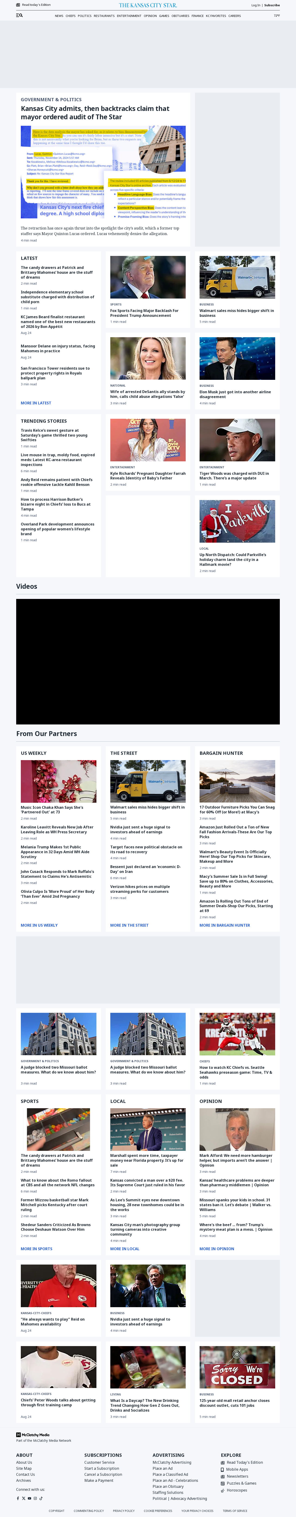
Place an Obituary (168, 1486)
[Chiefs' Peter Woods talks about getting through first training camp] (58, 1367)
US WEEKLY (33, 753)
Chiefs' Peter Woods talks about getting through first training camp (58, 1402)
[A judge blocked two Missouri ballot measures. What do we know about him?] (58, 1034)
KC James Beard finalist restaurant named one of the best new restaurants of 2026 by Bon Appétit (58, 321)
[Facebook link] (18, 1498)
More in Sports (36, 1249)
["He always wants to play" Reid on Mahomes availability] (58, 1286)
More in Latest (36, 403)
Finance (198, 16)
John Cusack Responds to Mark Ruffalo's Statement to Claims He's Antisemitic (57, 874)
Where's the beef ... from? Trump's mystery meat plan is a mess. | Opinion (236, 1227)
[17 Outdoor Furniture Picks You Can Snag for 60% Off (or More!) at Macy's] (237, 781)
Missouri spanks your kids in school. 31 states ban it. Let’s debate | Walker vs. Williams (235, 1204)
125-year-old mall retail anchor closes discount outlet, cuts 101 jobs (235, 1403)
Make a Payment (98, 1480)
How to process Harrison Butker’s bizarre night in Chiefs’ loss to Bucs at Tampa (56, 504)
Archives (23, 1480)
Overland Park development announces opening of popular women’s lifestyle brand (57, 529)
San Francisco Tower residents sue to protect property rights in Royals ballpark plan (55, 373)
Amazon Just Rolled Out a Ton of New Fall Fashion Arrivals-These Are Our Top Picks (236, 832)
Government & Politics (51, 99)
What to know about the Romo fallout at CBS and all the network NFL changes (58, 1183)
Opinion (150, 16)
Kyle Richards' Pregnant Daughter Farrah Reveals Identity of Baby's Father (148, 476)
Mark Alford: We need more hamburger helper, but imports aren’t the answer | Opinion (236, 1160)
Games (164, 16)
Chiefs (71, 16)
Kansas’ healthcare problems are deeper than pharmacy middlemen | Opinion (237, 1183)
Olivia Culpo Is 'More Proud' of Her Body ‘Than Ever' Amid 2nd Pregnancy (57, 894)
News (59, 16)
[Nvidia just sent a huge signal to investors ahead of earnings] (148, 1286)
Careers (234, 16)
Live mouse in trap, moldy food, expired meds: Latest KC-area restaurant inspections (58, 459)
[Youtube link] (29, 1498)
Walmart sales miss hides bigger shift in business (237, 313)
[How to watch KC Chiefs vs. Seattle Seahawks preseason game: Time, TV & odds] (237, 1034)
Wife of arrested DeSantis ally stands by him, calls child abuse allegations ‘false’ (147, 394)
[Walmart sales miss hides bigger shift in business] (237, 277)
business (207, 304)
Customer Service (99, 1462)
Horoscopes (237, 1490)
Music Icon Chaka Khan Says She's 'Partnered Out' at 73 (52, 810)
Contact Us (25, 1474)
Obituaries (180, 16)
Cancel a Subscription (103, 1474)
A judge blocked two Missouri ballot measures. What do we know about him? (58, 1070)
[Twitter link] (23, 1498)
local (204, 548)
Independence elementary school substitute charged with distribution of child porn (57, 297)
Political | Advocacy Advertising (180, 1498)
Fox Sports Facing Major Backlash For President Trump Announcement (144, 313)
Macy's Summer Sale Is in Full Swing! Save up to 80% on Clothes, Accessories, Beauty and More (237, 881)
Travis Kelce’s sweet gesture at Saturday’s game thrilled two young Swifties (54, 435)
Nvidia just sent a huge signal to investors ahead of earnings (140, 829)
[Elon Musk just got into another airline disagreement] (237, 358)
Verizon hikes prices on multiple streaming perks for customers (140, 889)
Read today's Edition (36, 4)
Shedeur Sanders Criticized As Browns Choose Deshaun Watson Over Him (56, 1227)
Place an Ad (163, 1468)
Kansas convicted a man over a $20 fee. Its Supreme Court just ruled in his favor (147, 1183)
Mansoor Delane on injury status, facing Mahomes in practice (58, 348)
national (118, 385)
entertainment (122, 467)
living (115, 1394)
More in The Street (129, 925)
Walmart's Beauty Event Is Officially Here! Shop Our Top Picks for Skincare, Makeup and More (235, 856)
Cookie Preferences (158, 1511)
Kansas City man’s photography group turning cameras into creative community (145, 1229)
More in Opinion (217, 1249)
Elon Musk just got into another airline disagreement (235, 394)
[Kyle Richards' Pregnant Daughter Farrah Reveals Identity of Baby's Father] (148, 440)
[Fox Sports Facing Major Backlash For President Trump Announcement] (148, 277)
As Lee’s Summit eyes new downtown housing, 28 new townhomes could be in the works (147, 1204)
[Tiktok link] (41, 1498)
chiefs (205, 1061)
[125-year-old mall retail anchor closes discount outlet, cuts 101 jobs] (237, 1367)
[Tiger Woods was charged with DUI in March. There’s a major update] (237, 440)
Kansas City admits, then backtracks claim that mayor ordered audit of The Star (95, 112)
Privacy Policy (124, 1511)
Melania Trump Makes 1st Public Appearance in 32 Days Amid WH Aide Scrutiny (55, 851)
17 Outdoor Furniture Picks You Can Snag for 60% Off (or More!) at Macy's (237, 810)
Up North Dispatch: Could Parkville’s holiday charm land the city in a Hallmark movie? (233, 559)
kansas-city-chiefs (36, 1313)
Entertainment (129, 16)
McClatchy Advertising (172, 1462)
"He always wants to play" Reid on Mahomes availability (53, 1322)
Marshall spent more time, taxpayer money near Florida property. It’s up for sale (146, 1160)
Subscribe (272, 5)
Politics (85, 16)
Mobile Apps (237, 1469)
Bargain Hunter (221, 753)
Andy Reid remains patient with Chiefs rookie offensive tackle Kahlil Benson (56, 482)
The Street (123, 753)
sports (115, 304)
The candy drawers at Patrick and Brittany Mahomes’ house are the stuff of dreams (56, 272)
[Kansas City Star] (148, 5)
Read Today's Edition (245, 1462)
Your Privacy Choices (197, 1511)
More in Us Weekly (39, 925)
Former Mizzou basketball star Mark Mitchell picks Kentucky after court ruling (55, 1204)
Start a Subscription (101, 1468)
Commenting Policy (89, 1511)
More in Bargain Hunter (225, 925)
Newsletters (237, 1476)
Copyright (57, 1511)
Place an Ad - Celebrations (175, 1480)
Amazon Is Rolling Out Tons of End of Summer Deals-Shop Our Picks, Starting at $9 (236, 906)
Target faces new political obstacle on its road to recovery (146, 849)
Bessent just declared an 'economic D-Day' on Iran (145, 869)
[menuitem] (19, 15)
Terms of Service (235, 1511)
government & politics (129, 1061)
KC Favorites (216, 16)
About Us (24, 1462)
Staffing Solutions (168, 1492)
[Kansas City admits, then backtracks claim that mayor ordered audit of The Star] (103, 172)
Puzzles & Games (241, 1483)
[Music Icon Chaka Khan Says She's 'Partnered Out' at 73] (58, 781)
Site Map (24, 1468)
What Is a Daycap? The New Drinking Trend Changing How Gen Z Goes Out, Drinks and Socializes (145, 1405)
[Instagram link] (35, 1498)
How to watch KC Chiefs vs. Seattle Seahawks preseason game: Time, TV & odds (236, 1072)
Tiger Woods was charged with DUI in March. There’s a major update (234, 476)
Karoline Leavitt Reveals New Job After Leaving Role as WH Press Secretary (57, 829)
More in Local (124, 1249)
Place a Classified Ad (170, 1474)
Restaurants (104, 16)
